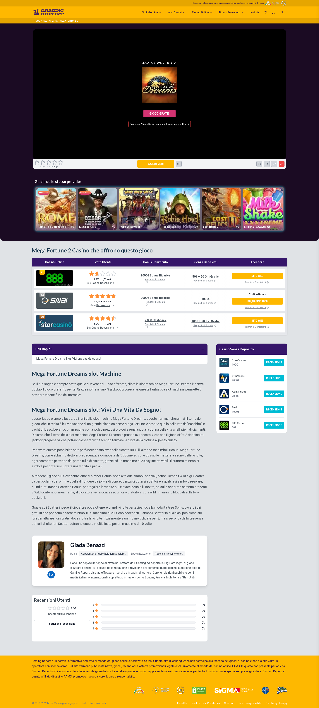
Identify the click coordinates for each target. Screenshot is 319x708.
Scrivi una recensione (62, 623)
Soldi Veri (156, 164)
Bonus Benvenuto (229, 12)
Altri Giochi (175, 12)
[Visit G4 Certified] (265, 690)
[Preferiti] (265, 12)
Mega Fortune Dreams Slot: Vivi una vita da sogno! (68, 358)
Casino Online (200, 12)
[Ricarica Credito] (267, 164)
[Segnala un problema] (282, 164)
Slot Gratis (50, 21)
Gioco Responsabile (250, 703)
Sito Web (257, 275)
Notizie (255, 12)
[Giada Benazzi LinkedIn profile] (51, 574)
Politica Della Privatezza (206, 703)
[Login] (273, 12)
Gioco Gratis (159, 113)
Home (37, 21)
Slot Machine (150, 12)
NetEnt (174, 63)
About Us (182, 703)
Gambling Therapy (276, 703)
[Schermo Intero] (259, 164)
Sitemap (229, 703)
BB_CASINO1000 (257, 301)
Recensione (274, 362)
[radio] (37, 162)
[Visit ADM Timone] (139, 690)
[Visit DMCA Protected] (199, 690)
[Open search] (282, 12)
